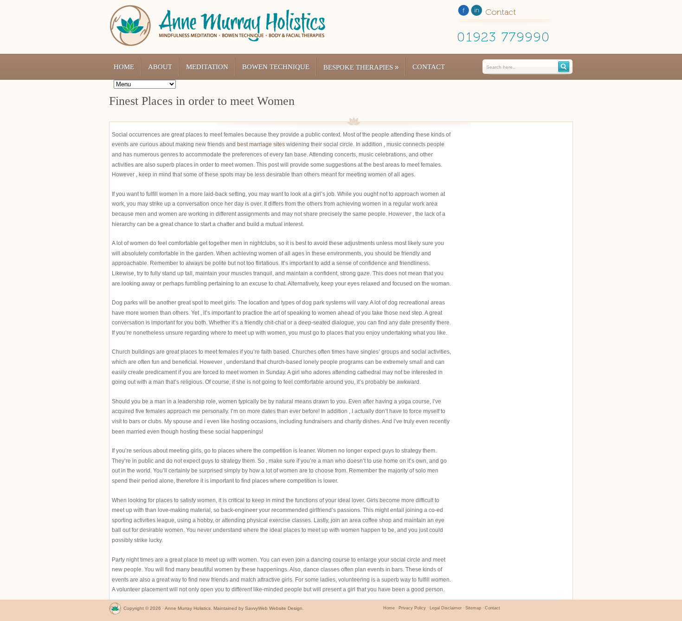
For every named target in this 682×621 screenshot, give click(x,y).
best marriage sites (261, 144)
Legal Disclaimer (446, 608)
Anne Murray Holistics (188, 608)
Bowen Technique (275, 67)
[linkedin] (476, 12)
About (160, 67)
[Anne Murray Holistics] (115, 610)
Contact (428, 67)
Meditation (207, 67)
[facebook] (463, 12)
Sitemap (473, 608)
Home (124, 67)
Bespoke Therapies (361, 67)
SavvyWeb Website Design (273, 608)
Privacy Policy (412, 608)
